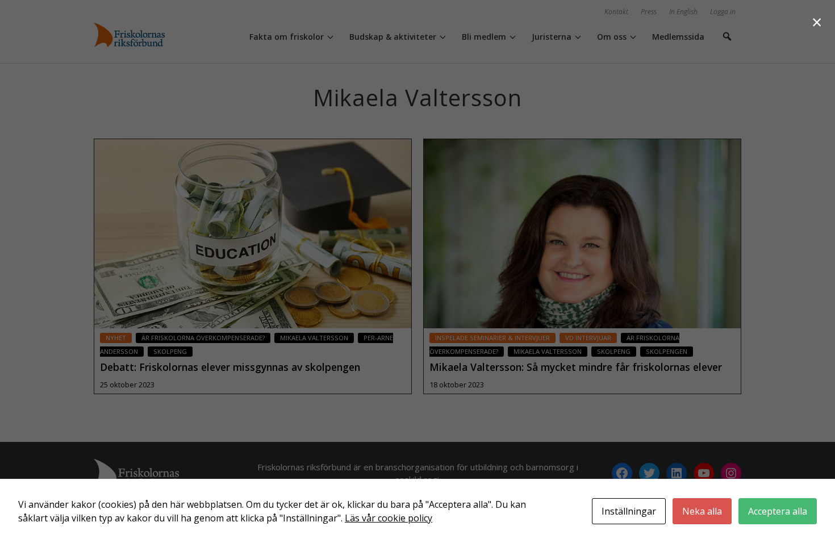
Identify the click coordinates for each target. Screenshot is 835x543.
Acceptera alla (777, 511)
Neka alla (702, 511)
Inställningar (629, 511)
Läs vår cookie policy (388, 518)
